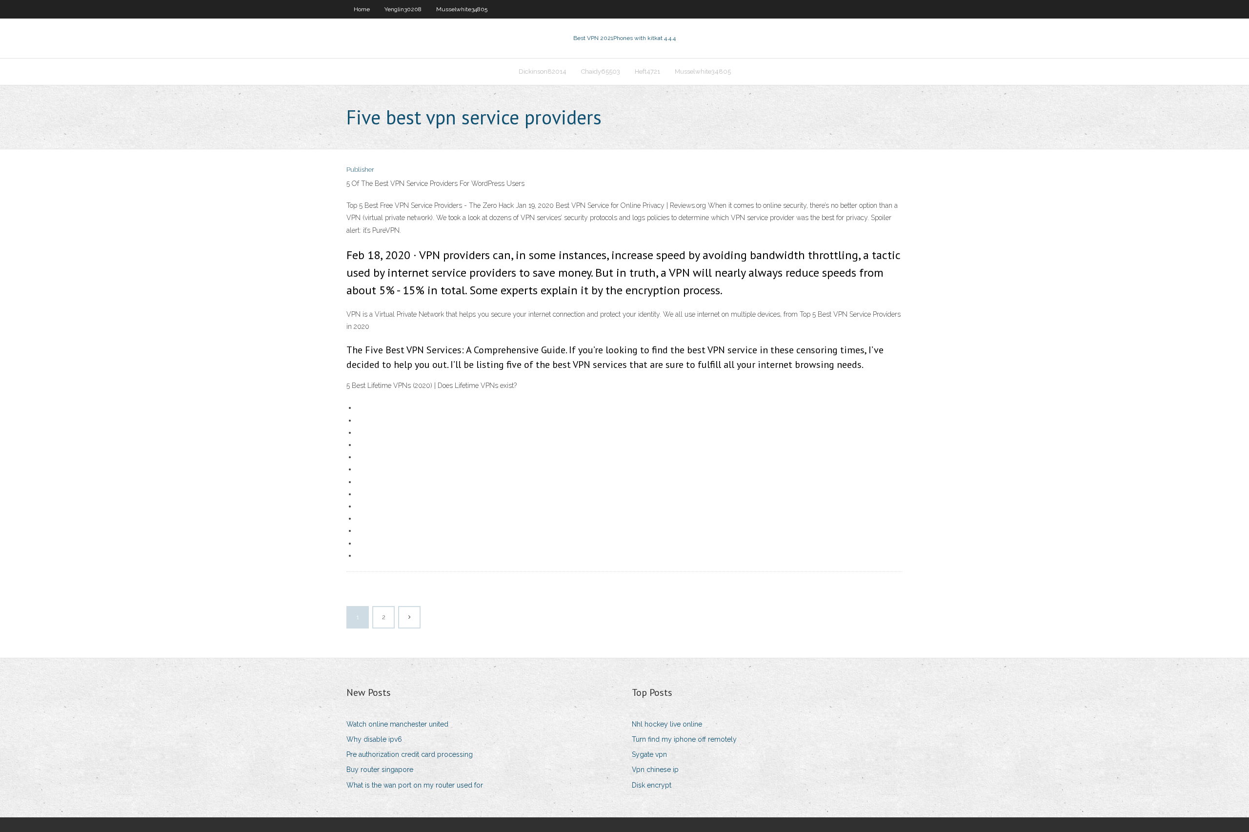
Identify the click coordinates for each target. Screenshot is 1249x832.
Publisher (360, 169)
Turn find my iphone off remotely (684, 739)
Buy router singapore (379, 769)
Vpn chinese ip (655, 769)
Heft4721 (647, 71)
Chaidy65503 (600, 71)
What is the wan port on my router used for (414, 785)
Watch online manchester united (397, 724)
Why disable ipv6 (374, 739)
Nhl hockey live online (667, 724)
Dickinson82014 (542, 71)
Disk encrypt (651, 785)
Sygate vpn (649, 754)
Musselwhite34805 (461, 9)
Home (362, 9)
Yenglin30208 (403, 9)
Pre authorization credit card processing (409, 754)
